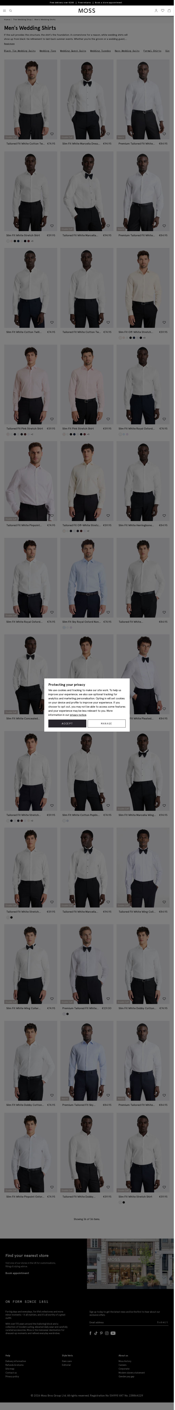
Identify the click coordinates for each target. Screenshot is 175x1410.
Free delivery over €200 (62, 2)
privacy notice (78, 714)
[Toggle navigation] (4, 11)
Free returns (84, 2)
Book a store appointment (108, 3)
